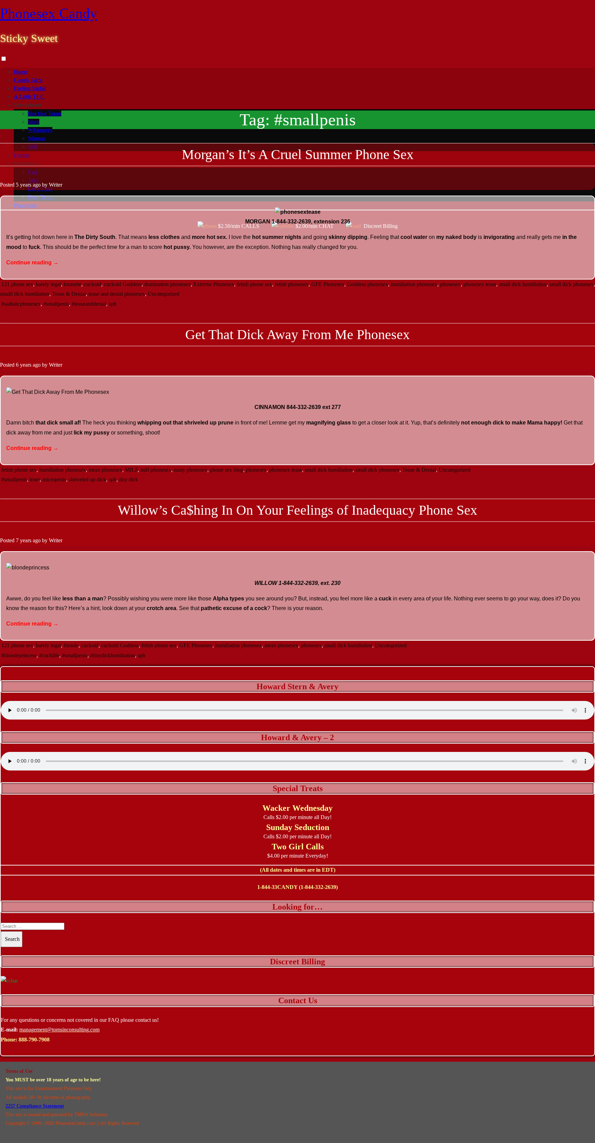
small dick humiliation (523, 284)
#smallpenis (56, 304)
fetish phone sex (254, 284)
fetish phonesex (292, 284)
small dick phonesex (572, 284)
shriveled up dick (87, 479)
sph (112, 304)
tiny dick (128, 479)
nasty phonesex (190, 470)
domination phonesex (167, 284)
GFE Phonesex (327, 284)
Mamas (36, 138)
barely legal (48, 284)
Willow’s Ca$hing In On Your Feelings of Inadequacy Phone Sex (297, 510)
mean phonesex (105, 470)
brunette (72, 284)
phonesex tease (479, 284)
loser (35, 479)
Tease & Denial (69, 294)
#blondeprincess (18, 655)
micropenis (54, 479)
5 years (23, 185)
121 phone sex (17, 284)
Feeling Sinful (30, 88)
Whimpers (40, 130)
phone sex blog (226, 470)
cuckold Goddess (123, 284)
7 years (23, 540)
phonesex (450, 284)
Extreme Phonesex (214, 284)
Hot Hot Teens (44, 113)
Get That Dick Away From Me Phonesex (297, 334)
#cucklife (49, 655)
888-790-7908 (34, 1039)
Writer (55, 185)
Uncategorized (163, 294)
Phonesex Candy (48, 13)
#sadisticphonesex (21, 304)
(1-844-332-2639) (318, 887)
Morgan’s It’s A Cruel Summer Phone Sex (298, 154)
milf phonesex (155, 470)
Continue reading (32, 262)
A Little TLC (29, 96)
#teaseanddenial (89, 304)
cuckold (92, 284)
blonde (71, 645)
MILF (131, 470)
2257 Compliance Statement (35, 1106)
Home (21, 72)
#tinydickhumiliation (112, 655)
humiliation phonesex (414, 284)
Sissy (33, 122)
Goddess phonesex (367, 284)
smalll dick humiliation (24, 294)
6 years (23, 365)
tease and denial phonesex (116, 294)
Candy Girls (28, 80)
